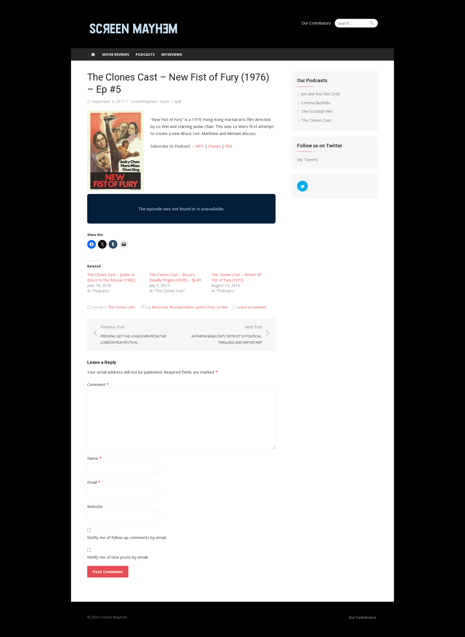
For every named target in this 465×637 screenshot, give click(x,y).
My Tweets (307, 159)
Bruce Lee (160, 307)
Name (94, 458)
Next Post (227, 334)
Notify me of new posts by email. (117, 557)
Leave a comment (251, 307)
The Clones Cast (121, 307)
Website (95, 506)
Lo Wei (222, 307)
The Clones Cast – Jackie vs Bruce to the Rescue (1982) (111, 277)
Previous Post (133, 334)
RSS (228, 146)
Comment (97, 384)
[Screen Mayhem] (93, 54)
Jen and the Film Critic (320, 93)
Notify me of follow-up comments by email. (127, 537)
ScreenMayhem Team (150, 101)
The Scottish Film (317, 111)
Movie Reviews (115, 54)
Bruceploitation (182, 307)
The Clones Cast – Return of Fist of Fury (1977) (236, 277)
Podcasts (145, 54)
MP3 (199, 146)
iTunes (214, 146)
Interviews (171, 54)
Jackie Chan (205, 307)
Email (93, 482)
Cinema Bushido (315, 102)
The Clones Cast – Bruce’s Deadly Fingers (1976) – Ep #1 (175, 277)
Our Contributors (316, 23)
